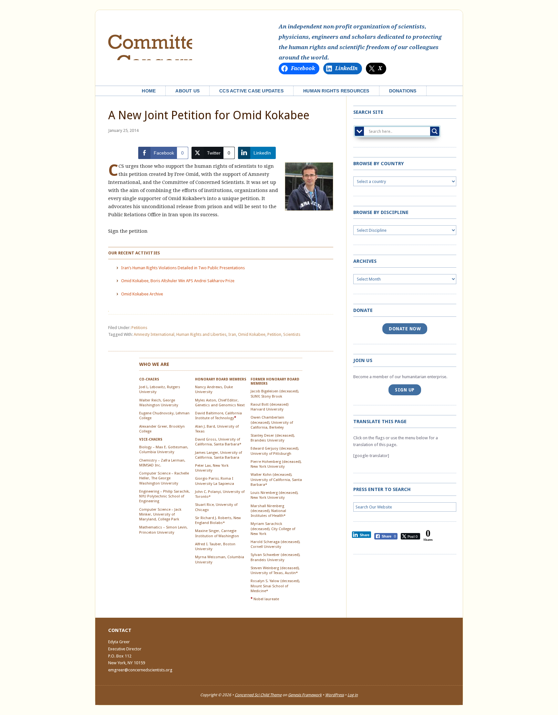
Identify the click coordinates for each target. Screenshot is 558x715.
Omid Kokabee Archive (142, 294)
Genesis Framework (305, 695)
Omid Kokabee (251, 334)
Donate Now (405, 328)
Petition (274, 334)
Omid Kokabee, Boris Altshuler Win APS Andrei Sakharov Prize (177, 280)
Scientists (291, 334)
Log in (352, 695)
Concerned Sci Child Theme (258, 695)
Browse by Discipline (380, 212)
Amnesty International (154, 334)
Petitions (139, 327)
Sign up (405, 389)
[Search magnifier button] (434, 131)
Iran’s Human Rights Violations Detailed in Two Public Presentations (183, 267)
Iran (232, 334)
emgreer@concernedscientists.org (140, 669)
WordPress (334, 695)
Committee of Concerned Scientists (150, 41)
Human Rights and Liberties (201, 334)
